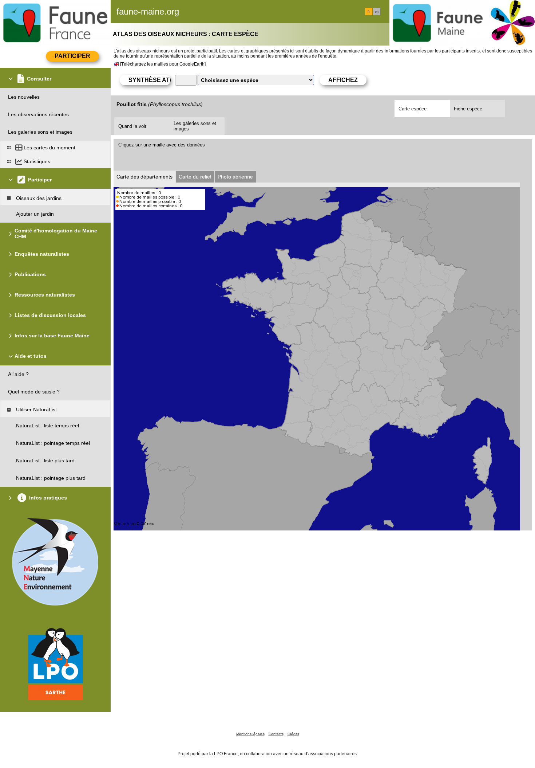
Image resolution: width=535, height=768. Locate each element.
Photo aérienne (235, 177)
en (377, 11)
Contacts (276, 734)
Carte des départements (144, 177)
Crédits (293, 734)
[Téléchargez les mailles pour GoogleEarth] (163, 64)
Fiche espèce (468, 108)
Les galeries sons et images (195, 126)
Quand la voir (132, 126)
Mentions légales (250, 734)
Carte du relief (195, 177)
